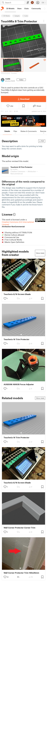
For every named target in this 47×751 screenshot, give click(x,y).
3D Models (6, 16)
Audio (26, 16)
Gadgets (17, 16)
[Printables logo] (2, 9)
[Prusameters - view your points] (32, 2)
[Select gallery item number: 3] (25, 334)
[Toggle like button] (5, 298)
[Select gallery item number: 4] (26, 379)
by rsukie (13, 169)
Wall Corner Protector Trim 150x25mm (21, 573)
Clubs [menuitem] (26, 8)
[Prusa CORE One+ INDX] (23, 121)
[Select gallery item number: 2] (23, 334)
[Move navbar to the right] (44, 8)
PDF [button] (42, 141)
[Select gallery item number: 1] (21, 334)
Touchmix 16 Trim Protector (16, 339)
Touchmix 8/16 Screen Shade (17, 294)
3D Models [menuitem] (10, 8)
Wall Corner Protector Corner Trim (19, 528)
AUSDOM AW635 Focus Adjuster (19, 384)
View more (40, 253)
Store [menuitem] (19, 8)
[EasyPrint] (28, 3)
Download (24, 99)
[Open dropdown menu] (44, 21)
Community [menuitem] (36, 8)
